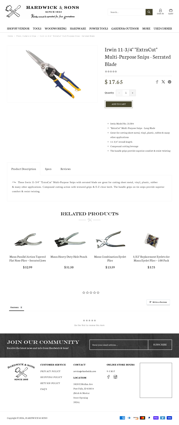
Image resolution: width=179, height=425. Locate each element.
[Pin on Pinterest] (169, 81)
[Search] (149, 12)
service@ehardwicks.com (84, 371)
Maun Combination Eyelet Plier (110, 258)
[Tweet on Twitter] (163, 81)
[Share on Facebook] (157, 81)
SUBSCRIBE (160, 344)
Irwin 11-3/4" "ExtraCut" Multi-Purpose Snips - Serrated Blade (67, 36)
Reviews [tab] (14, 307)
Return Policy (50, 383)
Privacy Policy (50, 371)
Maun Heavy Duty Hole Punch (68, 256)
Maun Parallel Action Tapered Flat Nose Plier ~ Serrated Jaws (27, 258)
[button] (170, 12)
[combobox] (130, 12)
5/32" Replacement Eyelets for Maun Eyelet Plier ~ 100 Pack (151, 258)
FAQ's (43, 388)
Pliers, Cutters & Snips (26, 36)
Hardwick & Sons (36, 417)
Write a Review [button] (160, 302)
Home (10, 36)
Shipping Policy (51, 377)
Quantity (109, 92)
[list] (89, 251)
